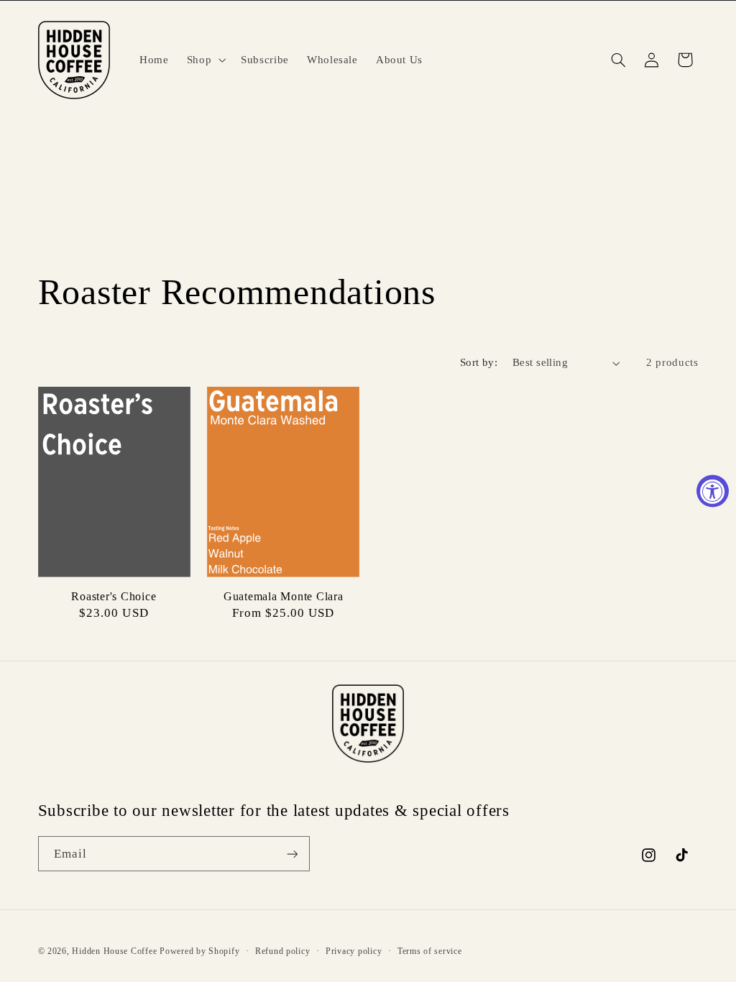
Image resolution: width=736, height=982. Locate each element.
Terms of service (429, 951)
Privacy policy (354, 951)
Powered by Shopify (199, 951)
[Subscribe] (291, 853)
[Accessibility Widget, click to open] (712, 491)
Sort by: (478, 362)
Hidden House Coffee (114, 951)
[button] (204, 59)
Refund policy (282, 951)
